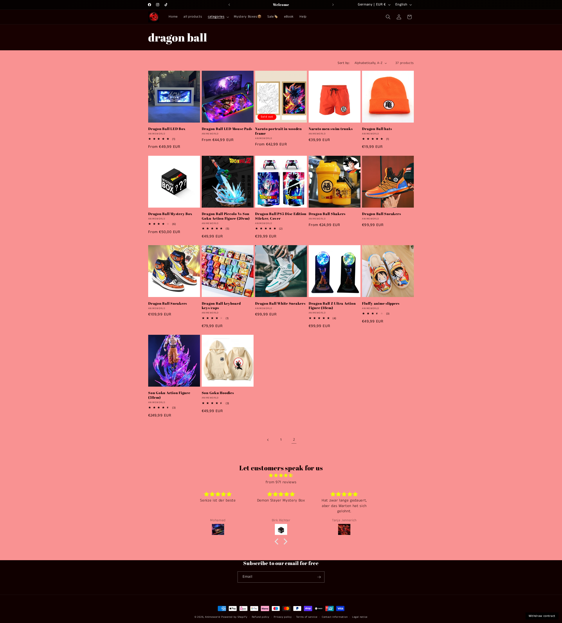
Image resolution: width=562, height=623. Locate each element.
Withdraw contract (542, 616)
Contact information (335, 617)
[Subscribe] (319, 577)
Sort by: (344, 63)
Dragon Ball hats (377, 129)
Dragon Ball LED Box (167, 129)
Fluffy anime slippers (381, 303)
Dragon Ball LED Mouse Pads (227, 129)
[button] (218, 17)
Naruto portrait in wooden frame (278, 131)
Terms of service (306, 617)
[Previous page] (268, 440)
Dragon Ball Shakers (327, 214)
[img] (281, 475)
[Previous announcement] (229, 4)
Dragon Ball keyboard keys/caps (221, 305)
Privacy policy (283, 617)
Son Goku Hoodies (218, 393)
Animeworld (212, 617)
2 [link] (294, 439)
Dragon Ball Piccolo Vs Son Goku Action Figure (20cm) (226, 216)
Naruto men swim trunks (331, 129)
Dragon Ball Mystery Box (170, 214)
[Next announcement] (333, 4)
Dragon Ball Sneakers (381, 214)
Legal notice (359, 617)
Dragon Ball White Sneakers (280, 303)
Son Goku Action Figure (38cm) (169, 395)
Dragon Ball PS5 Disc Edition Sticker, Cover (280, 216)
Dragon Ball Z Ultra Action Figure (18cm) (332, 305)
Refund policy (260, 617)
